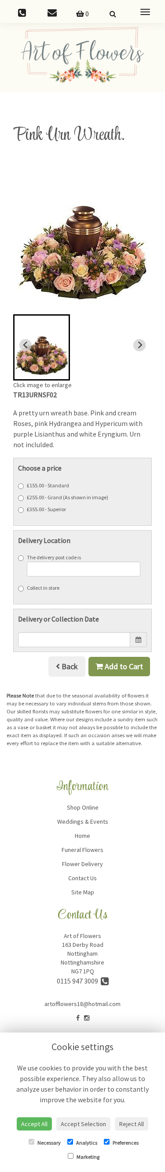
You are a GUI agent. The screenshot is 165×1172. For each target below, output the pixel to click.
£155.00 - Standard (48, 485)
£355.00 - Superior (46, 509)
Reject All (131, 1124)
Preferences (125, 1142)
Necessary (49, 1142)
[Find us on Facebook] (78, 1018)
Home (82, 836)
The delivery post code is (54, 557)
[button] (41, 347)
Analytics (86, 1142)
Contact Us (82, 878)
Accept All (34, 1124)
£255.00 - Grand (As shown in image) (67, 497)
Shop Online (83, 807)
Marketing (87, 1156)
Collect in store (43, 587)
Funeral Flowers (82, 850)
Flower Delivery (82, 864)
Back (69, 666)
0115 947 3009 (79, 980)
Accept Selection (83, 1124)
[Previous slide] (25, 345)
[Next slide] (139, 345)
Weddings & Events (82, 821)
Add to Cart (123, 666)
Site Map (82, 892)
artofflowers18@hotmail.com (82, 1004)
